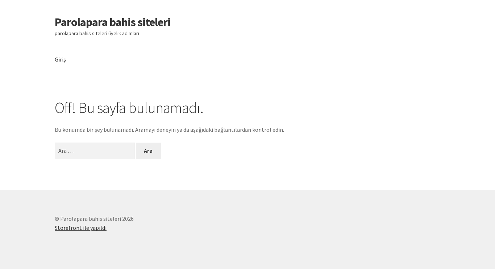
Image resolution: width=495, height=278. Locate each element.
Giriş (60, 59)
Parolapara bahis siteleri (112, 22)
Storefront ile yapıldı (81, 227)
